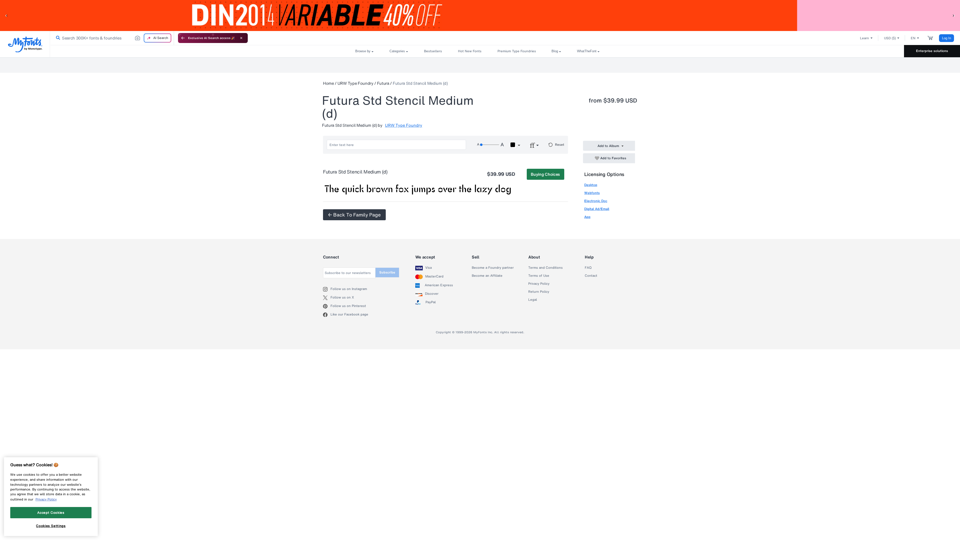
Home (328, 83)
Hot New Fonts (470, 51)
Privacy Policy (539, 284)
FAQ (588, 268)
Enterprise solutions (932, 50)
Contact (591, 276)
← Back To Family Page (354, 214)
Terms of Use (538, 276)
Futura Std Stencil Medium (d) (420, 83)
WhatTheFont (586, 51)
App (587, 216)
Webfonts (592, 192)
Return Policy (538, 292)
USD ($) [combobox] (890, 38)
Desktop (590, 184)
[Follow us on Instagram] (326, 289)
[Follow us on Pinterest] (326, 306)
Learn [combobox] (864, 38)
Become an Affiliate (487, 276)
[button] (6, 15)
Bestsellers (433, 51)
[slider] (489, 144)
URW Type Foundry (356, 83)
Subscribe (387, 272)
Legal (532, 300)
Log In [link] (946, 38)
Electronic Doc (595, 200)
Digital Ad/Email (596, 208)
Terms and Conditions (545, 268)
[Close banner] (241, 38)
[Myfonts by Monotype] (25, 44)
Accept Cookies (50, 512)
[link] (57, 38)
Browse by (362, 51)
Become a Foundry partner (493, 268)
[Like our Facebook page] (326, 314)
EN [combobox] (913, 38)
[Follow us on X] (326, 298)
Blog (555, 51)
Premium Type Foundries (517, 51)
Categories (397, 51)
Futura (383, 83)
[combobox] (112, 38)
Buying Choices (545, 174)
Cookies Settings (51, 525)
